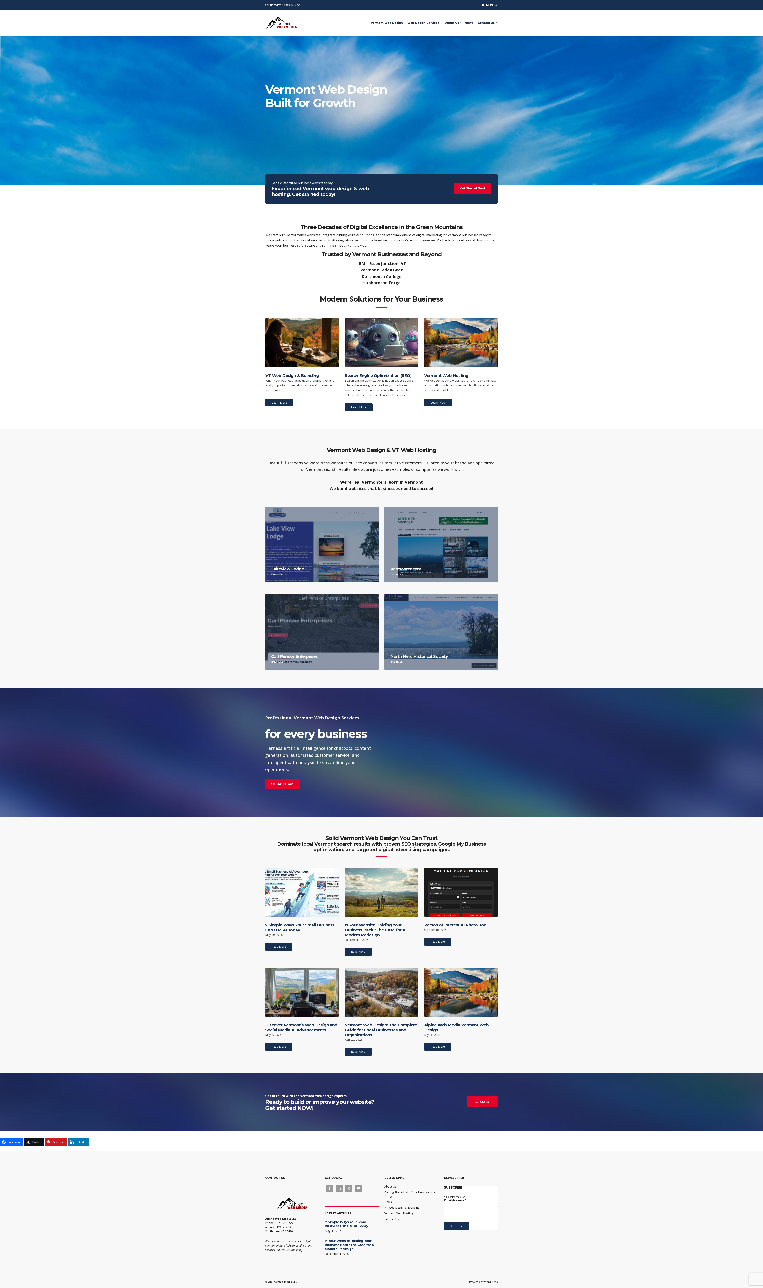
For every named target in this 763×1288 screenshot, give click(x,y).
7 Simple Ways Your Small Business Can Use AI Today (299, 927)
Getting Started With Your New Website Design (409, 1194)
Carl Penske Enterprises (294, 656)
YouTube (495, 5)
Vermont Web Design (387, 23)
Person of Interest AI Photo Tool (455, 925)
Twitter (487, 5)
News (469, 23)
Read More (279, 946)
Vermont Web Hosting (446, 375)
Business (277, 574)
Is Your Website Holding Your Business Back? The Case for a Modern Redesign (375, 930)
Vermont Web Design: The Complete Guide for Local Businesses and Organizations (381, 1030)
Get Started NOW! (282, 784)
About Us (452, 23)
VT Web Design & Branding (292, 375)
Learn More (279, 402)
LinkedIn (491, 5)
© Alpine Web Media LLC (281, 1282)
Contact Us (486, 23)
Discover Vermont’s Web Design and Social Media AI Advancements (301, 1027)
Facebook (483, 5)
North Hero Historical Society (419, 656)
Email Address (455, 1200)
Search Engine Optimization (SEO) (378, 375)
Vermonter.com (405, 569)
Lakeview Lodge (287, 569)
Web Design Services (423, 23)
